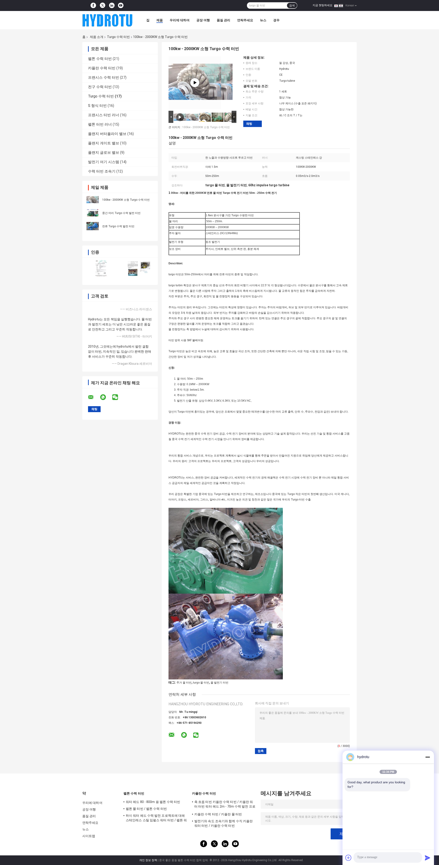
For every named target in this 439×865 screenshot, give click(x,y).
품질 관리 (223, 20)
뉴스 (263, 20)
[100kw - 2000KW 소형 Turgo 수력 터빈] (92, 199)
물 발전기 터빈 (219, 682)
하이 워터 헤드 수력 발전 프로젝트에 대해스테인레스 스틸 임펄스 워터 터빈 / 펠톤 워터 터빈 (156, 818)
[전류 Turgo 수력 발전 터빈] (92, 226)
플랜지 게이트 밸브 (103, 143)
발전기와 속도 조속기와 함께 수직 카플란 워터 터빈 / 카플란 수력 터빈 (223, 823)
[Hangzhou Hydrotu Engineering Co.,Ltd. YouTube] (121, 5)
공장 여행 (203, 20)
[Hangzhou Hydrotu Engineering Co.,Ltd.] (107, 20)
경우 (276, 20)
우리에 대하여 (180, 20)
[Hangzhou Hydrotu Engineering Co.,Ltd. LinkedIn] (112, 5)
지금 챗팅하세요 (322, 5)
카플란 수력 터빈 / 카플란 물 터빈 (218, 814)
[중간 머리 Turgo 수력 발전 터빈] (92, 212)
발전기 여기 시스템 (103, 162)
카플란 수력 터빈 (101, 68)
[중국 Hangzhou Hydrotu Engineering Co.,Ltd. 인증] (101, 268)
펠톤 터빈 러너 (100, 124)
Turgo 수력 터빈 (118, 37)
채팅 (249, 123)
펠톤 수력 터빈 (100, 59)
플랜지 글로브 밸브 (103, 152)
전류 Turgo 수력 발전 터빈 (118, 226)
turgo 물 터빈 (201, 682)
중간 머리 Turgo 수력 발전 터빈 (121, 213)
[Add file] (348, 858)
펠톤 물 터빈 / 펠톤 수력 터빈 (146, 809)
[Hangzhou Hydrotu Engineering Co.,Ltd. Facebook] (93, 5)
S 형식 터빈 (97, 105)
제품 (159, 20)
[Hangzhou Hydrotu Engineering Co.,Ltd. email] (93, 397)
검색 (292, 5)
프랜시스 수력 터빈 (103, 77)
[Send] (427, 858)
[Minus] (427, 757)
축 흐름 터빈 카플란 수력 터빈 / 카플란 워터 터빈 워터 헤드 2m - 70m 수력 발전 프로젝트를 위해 (224, 805)
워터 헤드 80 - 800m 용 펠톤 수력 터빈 (153, 802)
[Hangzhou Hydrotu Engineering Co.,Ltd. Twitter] (102, 5)
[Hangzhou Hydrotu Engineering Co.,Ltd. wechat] (118, 397)
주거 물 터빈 (184, 682)
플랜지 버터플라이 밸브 (107, 134)
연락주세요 (245, 20)
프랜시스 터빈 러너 (103, 115)
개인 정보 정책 (148, 860)
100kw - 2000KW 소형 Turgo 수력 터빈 (126, 199)
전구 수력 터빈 (100, 87)
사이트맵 (88, 836)
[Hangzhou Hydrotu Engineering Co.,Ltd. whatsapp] (106, 397)
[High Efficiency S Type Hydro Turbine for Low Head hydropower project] (195, 82)
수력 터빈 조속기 (101, 171)
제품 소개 (96, 37)
